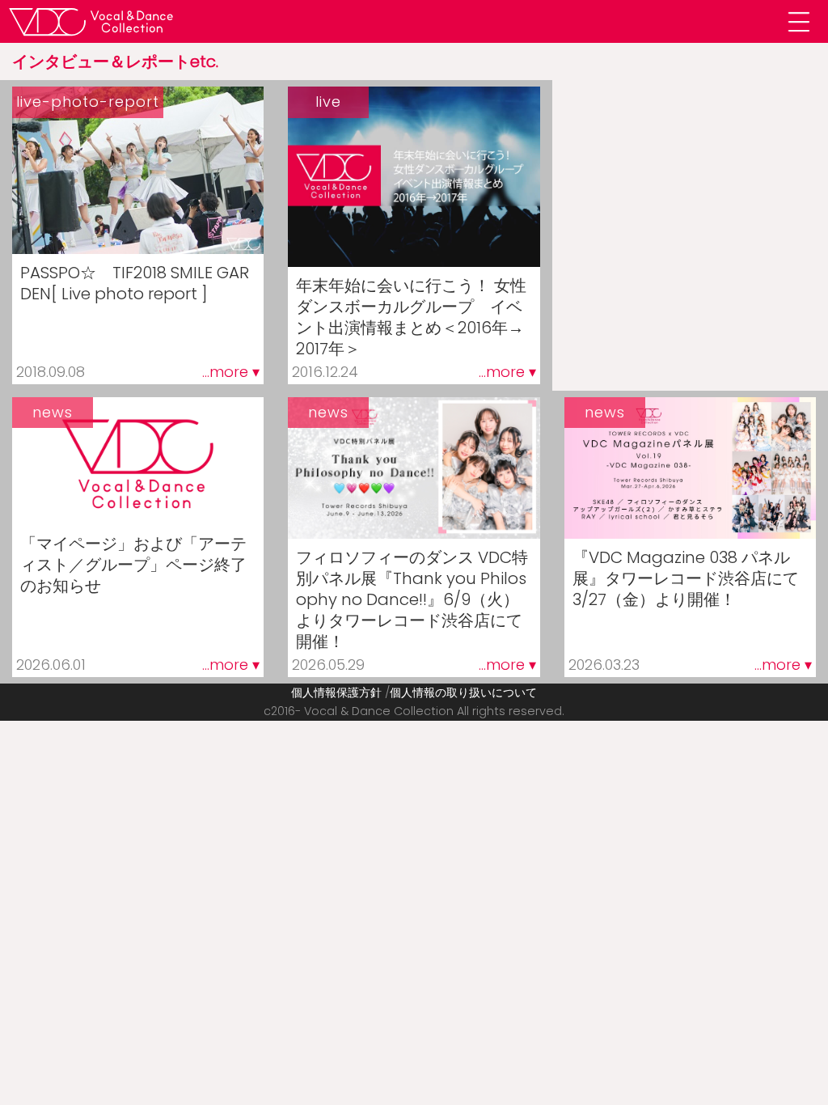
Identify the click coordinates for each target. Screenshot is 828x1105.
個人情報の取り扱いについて (463, 692)
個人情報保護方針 (336, 692)
